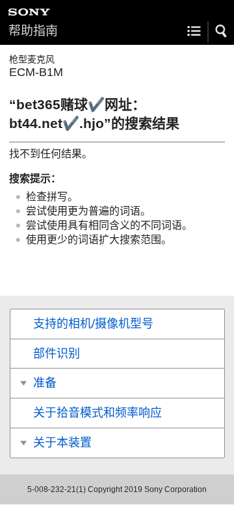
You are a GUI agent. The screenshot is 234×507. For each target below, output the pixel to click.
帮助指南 (33, 31)
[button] (222, 31)
